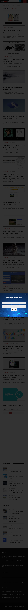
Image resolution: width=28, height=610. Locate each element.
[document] (14, 305)
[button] (26, 294)
